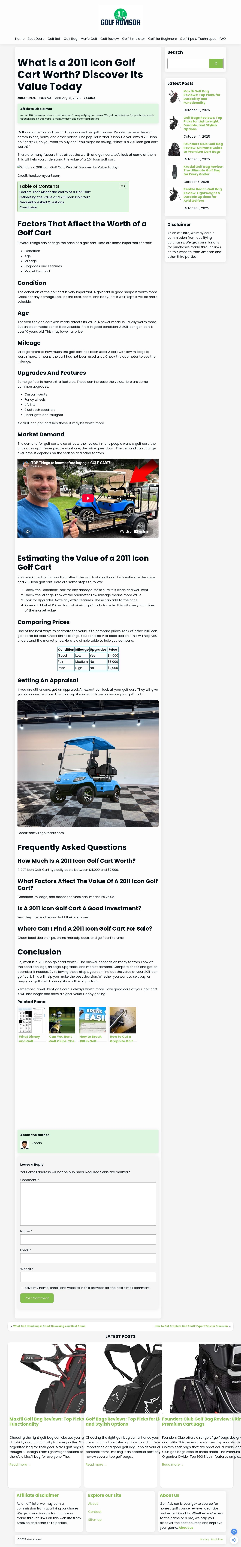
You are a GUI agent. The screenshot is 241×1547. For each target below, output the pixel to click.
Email (25, 1250)
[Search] (216, 63)
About (93, 1503)
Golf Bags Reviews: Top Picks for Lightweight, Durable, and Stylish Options (202, 123)
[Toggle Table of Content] (121, 186)
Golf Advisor (34, 1539)
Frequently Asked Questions (41, 202)
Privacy (204, 1539)
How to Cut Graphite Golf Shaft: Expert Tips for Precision (191, 1326)
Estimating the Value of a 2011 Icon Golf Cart (54, 197)
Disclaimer (217, 1539)
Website (26, 1269)
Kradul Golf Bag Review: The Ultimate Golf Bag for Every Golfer (203, 170)
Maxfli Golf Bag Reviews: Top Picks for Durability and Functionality (201, 97)
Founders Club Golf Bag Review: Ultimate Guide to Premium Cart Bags (203, 147)
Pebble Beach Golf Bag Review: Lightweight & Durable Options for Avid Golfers (202, 195)
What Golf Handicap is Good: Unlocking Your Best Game (49, 1326)
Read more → (20, 1464)
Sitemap (95, 1519)
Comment (29, 1180)
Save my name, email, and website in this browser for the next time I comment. (87, 1288)
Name (26, 1231)
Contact (95, 1511)
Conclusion (28, 207)
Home (20, 38)
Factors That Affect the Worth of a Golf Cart (55, 192)
